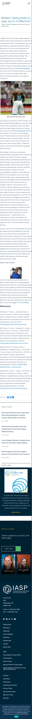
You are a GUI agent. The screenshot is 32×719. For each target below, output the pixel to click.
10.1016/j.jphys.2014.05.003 (9, 343)
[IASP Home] (6, 3)
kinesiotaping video (22, 131)
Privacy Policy (7, 688)
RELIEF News (7, 661)
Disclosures (7, 682)
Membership (7, 640)
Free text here (21, 324)
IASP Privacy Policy (22, 712)
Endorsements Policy (10, 685)
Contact (6, 675)
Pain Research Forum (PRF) (12, 655)
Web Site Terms (8, 695)
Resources (6, 628)
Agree (16, 716)
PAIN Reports (7, 658)
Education (6, 631)
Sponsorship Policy (9, 691)
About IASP (7, 647)
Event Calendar (8, 634)
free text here (12, 251)
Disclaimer (6, 679)
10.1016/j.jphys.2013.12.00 (8, 324)
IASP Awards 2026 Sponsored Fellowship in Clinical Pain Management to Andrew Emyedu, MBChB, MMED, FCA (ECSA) (15, 415)
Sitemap (6, 698)
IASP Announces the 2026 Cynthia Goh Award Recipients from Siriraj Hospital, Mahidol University (14, 429)
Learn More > (16, 512)
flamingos (26, 68)
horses (18, 68)
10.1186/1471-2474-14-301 (9, 388)
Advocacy (6, 637)
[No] (30, 711)
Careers (5, 644)
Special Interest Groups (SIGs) (12, 664)
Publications (7, 624)
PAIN (4, 652)
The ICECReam (24, 302)
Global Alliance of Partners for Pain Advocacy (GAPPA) (14, 668)
